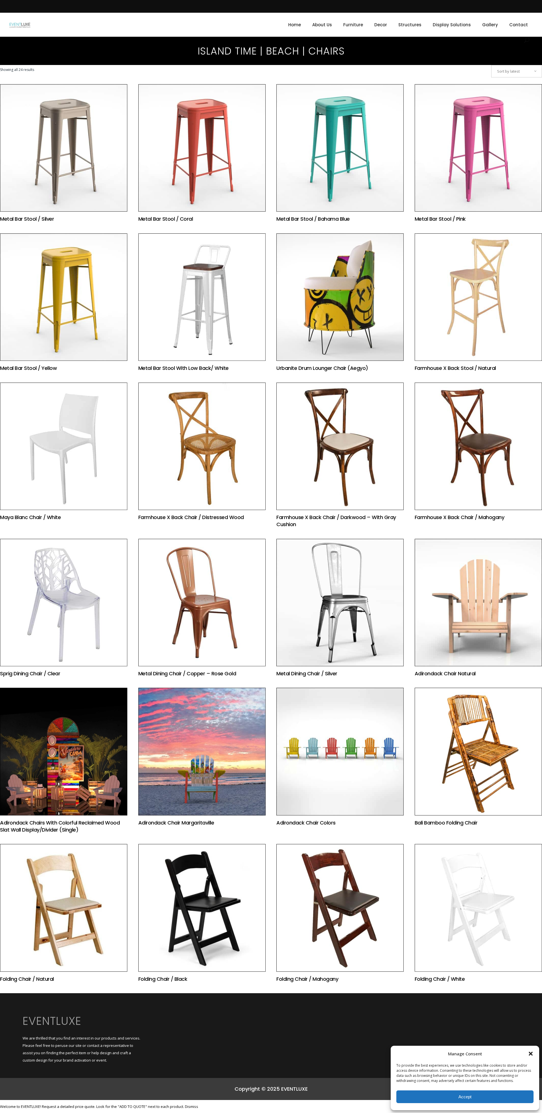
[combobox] (516, 71)
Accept (464, 1096)
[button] (531, 1053)
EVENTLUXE (52, 1021)
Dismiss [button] (191, 1106)
